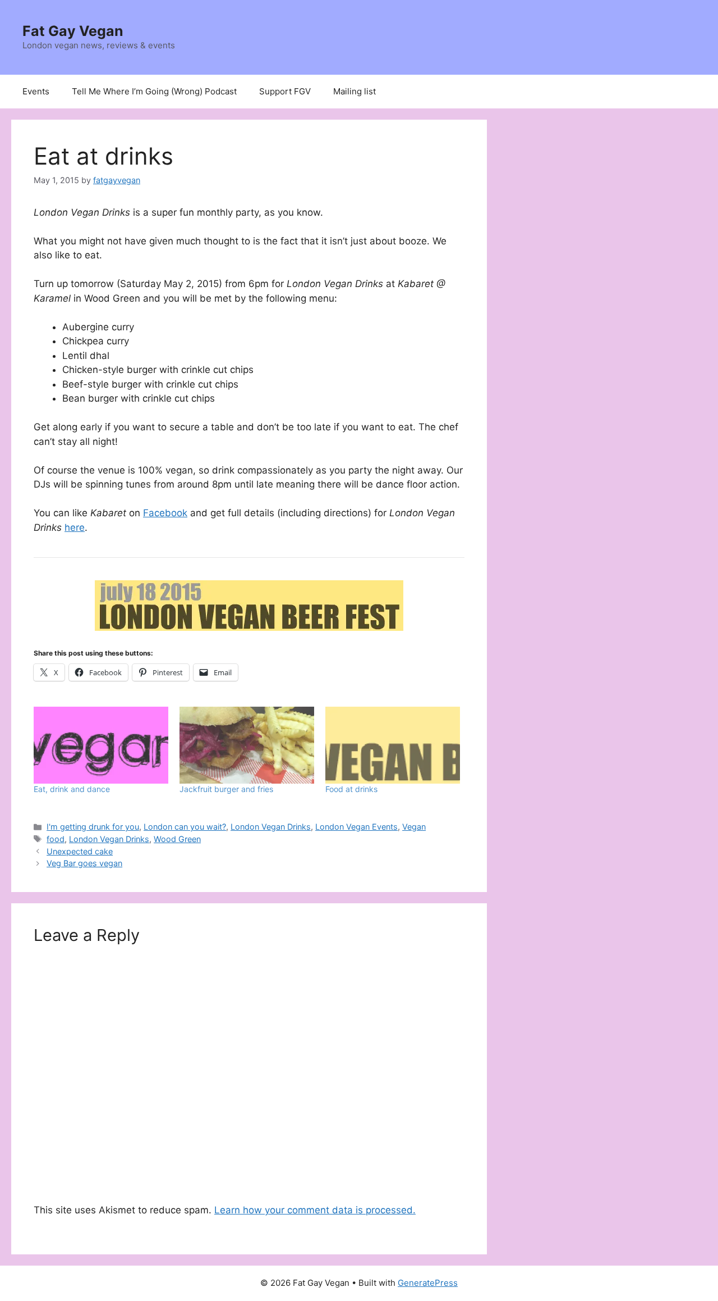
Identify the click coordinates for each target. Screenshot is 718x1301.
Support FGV (285, 91)
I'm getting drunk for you (93, 826)
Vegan (414, 826)
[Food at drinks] (392, 745)
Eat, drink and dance (72, 789)
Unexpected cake (80, 851)
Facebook (165, 512)
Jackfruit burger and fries (226, 789)
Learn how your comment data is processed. (315, 1210)
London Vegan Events (356, 826)
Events (35, 91)
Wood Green (177, 839)
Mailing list (354, 91)
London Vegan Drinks (271, 826)
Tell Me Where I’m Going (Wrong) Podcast (154, 91)
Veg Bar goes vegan (84, 863)
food (56, 839)
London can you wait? (185, 826)
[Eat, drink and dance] (101, 745)
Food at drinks (351, 789)
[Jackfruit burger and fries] (247, 745)
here (75, 527)
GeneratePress (428, 1282)
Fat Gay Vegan (72, 30)
